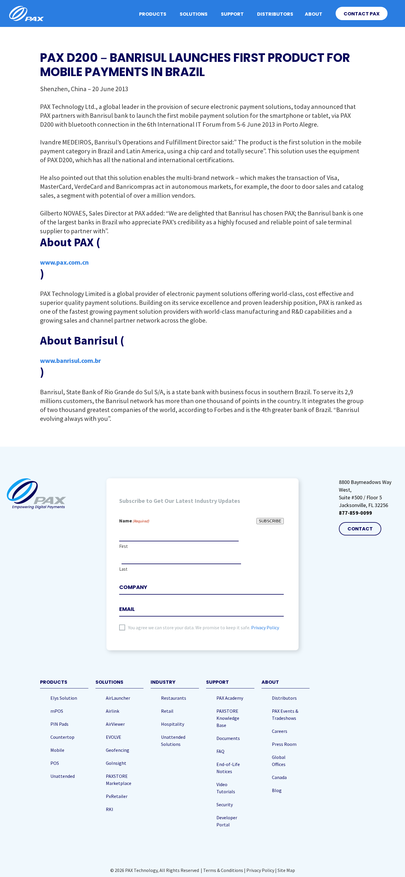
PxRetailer (116, 796)
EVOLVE (113, 737)
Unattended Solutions (173, 740)
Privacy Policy (265, 627)
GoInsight (116, 763)
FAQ (220, 751)
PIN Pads (59, 724)
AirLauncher (118, 698)
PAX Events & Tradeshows (285, 714)
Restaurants (173, 698)
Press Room (284, 744)
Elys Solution (63, 698)
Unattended (62, 776)
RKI (109, 809)
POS (54, 763)
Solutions (194, 14)
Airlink (112, 711)
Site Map (286, 870)
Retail (167, 711)
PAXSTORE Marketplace (118, 779)
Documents (228, 738)
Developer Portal (226, 821)
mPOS (56, 711)
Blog (277, 790)
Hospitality (172, 724)
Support (232, 14)
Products (152, 14)
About (313, 14)
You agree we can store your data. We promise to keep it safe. (203, 627)
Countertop (62, 737)
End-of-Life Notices (228, 767)
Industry (163, 682)
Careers (279, 731)
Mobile (57, 750)
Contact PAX (362, 13)
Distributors (275, 14)
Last (123, 569)
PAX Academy (229, 698)
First (123, 546)
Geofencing (117, 750)
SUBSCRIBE (270, 521)
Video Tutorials (225, 787)
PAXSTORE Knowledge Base (227, 718)
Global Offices (279, 760)
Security (224, 804)
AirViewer (115, 724)
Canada (279, 777)
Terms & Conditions (223, 870)
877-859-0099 (355, 512)
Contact (360, 528)
